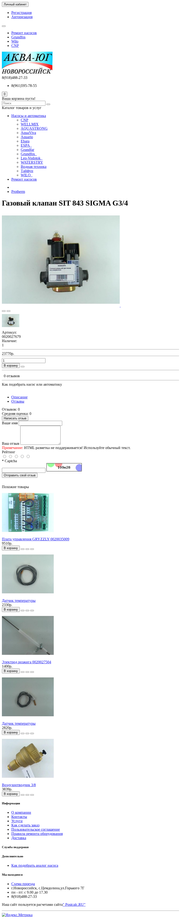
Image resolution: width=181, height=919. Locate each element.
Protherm (18, 192)
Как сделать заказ (25, 825)
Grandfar (27, 150)
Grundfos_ (29, 154)
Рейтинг (8, 452)
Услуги (17, 821)
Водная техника (33, 167)
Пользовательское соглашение (35, 829)
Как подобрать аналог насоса (34, 865)
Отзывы (17, 401)
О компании (21, 812)
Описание (19, 397)
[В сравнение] (8, 311)
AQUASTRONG (34, 128)
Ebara (25, 141)
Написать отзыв (15, 418)
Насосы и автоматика (28, 116)
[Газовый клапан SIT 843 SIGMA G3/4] (61, 306)
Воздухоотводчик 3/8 (19, 785)
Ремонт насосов (24, 33)
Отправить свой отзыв (20, 475)
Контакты (19, 817)
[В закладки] (4, 311)
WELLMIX (30, 124)
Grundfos (18, 37)
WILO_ (27, 175)
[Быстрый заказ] (23, 366)
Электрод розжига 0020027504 (26, 662)
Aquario (27, 137)
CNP (15, 46)
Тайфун (27, 171)
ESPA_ (26, 145)
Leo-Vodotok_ (31, 158)
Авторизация (22, 17)
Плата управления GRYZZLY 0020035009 (35, 539)
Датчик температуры (19, 601)
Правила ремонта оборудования (37, 834)
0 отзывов (12, 376)
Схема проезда (23, 884)
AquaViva (28, 133)
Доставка (18, 838)
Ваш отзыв (10, 443)
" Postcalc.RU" (74, 905)
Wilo (14, 41)
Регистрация (21, 13)
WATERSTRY (32, 162)
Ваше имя (10, 423)
